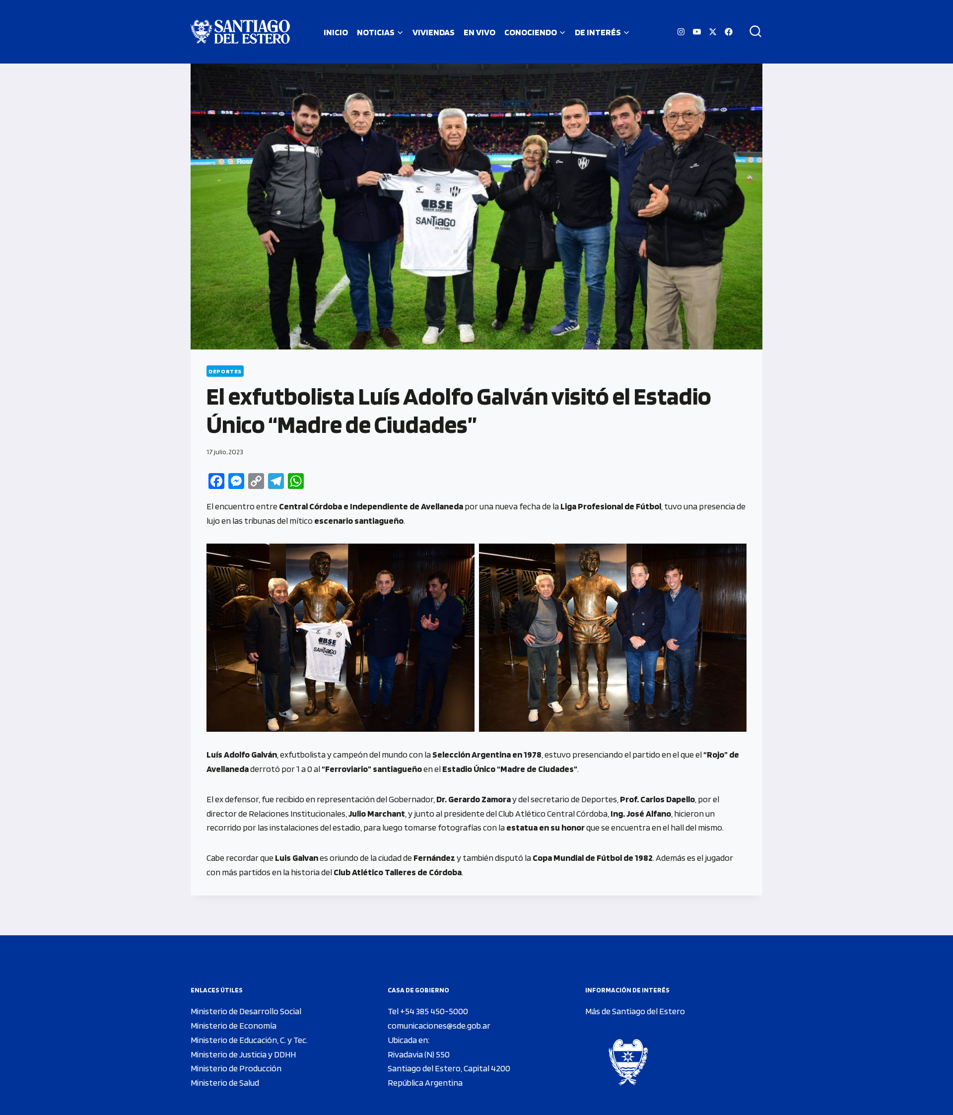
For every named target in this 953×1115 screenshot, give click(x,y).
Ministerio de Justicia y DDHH (243, 1054)
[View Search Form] (752, 32)
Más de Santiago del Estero (635, 1011)
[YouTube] (697, 32)
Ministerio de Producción (236, 1068)
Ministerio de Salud (225, 1082)
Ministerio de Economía (233, 1025)
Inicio (336, 32)
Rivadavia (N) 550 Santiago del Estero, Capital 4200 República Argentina (449, 1068)
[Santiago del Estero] (240, 32)
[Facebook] (729, 32)
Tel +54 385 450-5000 (428, 1011)
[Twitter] (713, 32)
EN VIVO (479, 32)
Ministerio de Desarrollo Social (246, 1011)
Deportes (225, 371)
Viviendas (433, 32)
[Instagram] (681, 32)
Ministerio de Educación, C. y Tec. (249, 1040)
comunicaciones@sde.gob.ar (439, 1025)
